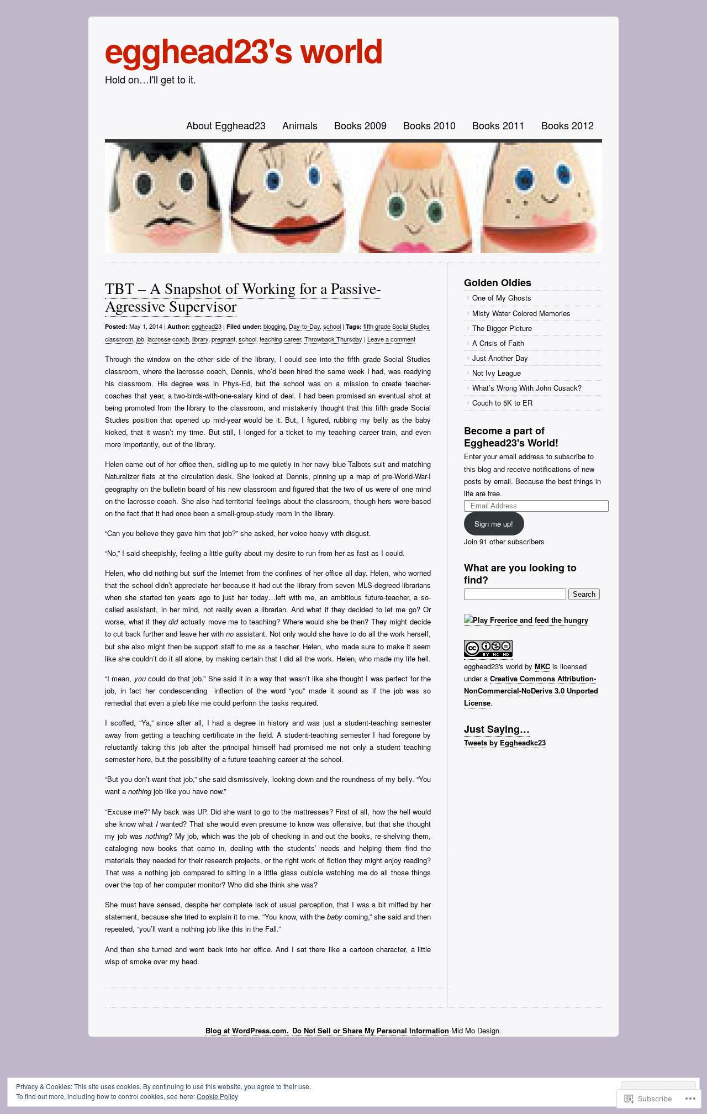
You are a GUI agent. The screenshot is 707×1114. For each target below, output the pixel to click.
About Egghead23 (226, 125)
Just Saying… (497, 729)
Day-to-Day (304, 326)
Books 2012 (567, 125)
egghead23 (206, 326)
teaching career (280, 338)
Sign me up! (493, 523)
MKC (542, 666)
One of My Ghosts (501, 297)
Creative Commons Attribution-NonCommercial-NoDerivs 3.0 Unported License (531, 690)
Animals (300, 125)
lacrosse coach (168, 338)
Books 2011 (498, 125)
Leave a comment (391, 338)
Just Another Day (500, 358)
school (332, 326)
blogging (274, 326)
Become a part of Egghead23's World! (511, 436)
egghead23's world (244, 49)
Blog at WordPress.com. (247, 1030)
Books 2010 (429, 125)
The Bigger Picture (502, 328)
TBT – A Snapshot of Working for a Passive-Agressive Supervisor (243, 296)
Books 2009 (360, 125)
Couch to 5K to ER (502, 402)
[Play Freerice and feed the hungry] (526, 620)
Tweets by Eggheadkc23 (505, 742)
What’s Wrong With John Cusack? (527, 387)
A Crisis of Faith (498, 343)
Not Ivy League (496, 372)
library (200, 338)
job (140, 338)
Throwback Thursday (333, 338)
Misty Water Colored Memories (521, 313)
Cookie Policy (217, 1096)
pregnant (223, 338)
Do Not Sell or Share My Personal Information (370, 1030)
